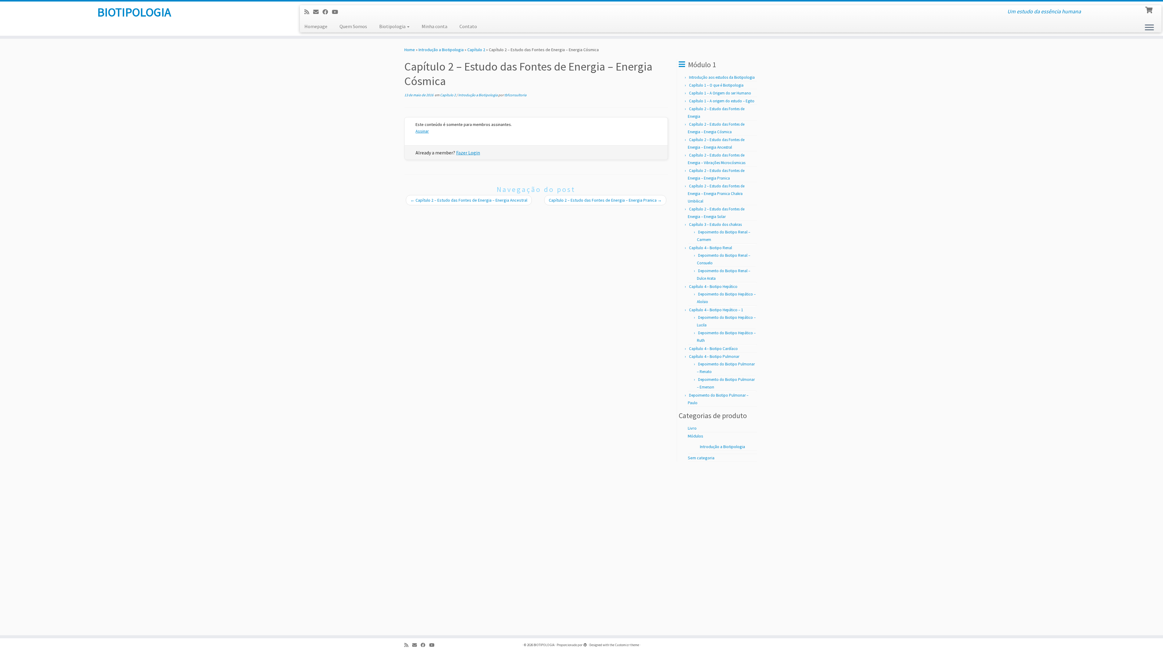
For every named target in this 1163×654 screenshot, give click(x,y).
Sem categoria (701, 458)
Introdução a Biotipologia (441, 49)
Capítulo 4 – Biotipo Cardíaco (713, 348)
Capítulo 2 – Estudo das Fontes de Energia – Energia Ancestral (468, 200)
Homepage (315, 26)
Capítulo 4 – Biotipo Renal (710, 247)
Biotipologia (392, 26)
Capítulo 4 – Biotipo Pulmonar (714, 356)
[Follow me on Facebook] (327, 11)
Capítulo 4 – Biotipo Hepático (713, 286)
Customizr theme (627, 645)
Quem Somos (353, 26)
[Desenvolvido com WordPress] (585, 644)
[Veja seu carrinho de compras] (1149, 9)
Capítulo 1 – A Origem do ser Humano (720, 93)
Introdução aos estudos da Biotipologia (722, 77)
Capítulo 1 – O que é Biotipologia (716, 85)
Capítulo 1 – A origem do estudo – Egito (721, 101)
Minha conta (434, 26)
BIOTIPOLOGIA (134, 12)
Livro (692, 428)
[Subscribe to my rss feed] (308, 11)
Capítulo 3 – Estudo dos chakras (715, 224)
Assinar (422, 131)
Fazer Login (468, 153)
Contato (468, 26)
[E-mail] (318, 11)
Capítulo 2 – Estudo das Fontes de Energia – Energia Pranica (605, 200)
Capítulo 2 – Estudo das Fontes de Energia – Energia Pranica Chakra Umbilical (716, 193)
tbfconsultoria (515, 95)
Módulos (695, 436)
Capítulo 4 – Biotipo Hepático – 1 (716, 309)
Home (409, 49)
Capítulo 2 (476, 49)
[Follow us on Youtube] (337, 11)
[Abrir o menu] (1149, 27)
